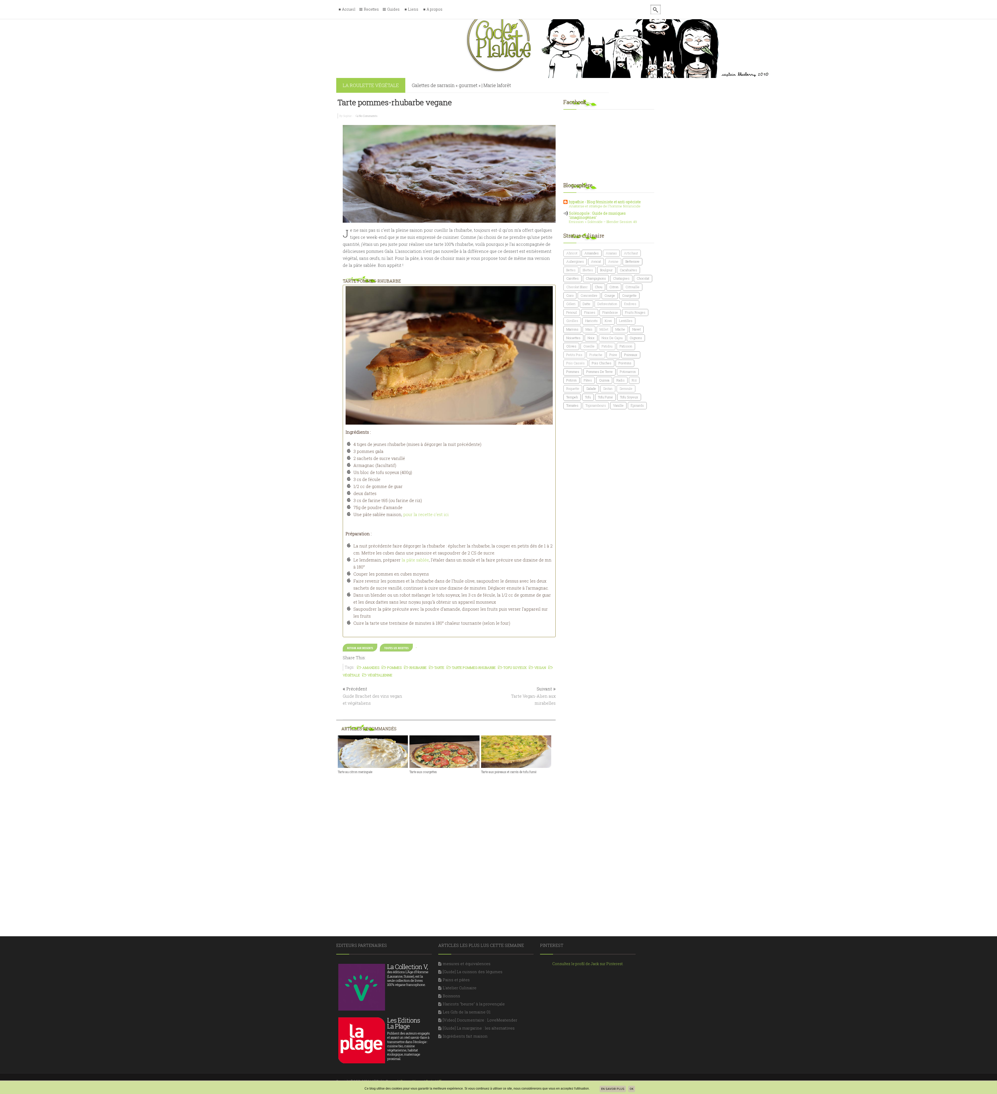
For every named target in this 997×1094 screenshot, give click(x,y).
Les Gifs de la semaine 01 (466, 1011)
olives (571, 346)
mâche (620, 329)
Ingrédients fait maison (465, 1036)
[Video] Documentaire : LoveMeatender (480, 1020)
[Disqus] (449, 846)
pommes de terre (599, 371)
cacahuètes (628, 270)
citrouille (632, 287)
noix (591, 337)
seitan (607, 388)
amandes (591, 253)
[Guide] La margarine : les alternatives (479, 1028)
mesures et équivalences (466, 963)
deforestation (607, 303)
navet (636, 329)
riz (634, 380)
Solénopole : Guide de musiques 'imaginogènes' (597, 215)
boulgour (606, 270)
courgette (629, 295)
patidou (607, 346)
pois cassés (575, 363)
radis (620, 380)
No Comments (368, 116)
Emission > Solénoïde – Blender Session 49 (603, 221)
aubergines (575, 261)
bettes (571, 270)
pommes (572, 371)
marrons (572, 329)
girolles (572, 320)
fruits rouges (635, 312)
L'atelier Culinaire (459, 987)
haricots (591, 320)
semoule (625, 388)
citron (613, 287)
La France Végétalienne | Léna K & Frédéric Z (460, 91)
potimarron (628, 371)
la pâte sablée (415, 560)
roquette (572, 388)
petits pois (574, 354)
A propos (434, 9)
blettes (588, 270)
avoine (613, 261)
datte (586, 303)
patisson (625, 346)
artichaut (631, 253)
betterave (632, 261)
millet (603, 329)
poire (613, 354)
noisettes (573, 337)
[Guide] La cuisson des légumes (472, 971)
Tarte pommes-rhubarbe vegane (395, 102)
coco (570, 295)
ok (632, 1089)
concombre (589, 295)
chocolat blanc (577, 287)
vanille (618, 405)
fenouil (571, 312)
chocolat (643, 278)
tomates (572, 405)
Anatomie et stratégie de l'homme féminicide (605, 206)
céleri (571, 303)
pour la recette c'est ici (426, 514)
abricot (571, 253)
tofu (588, 397)
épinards (637, 405)
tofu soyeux (629, 397)
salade (591, 388)
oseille (589, 346)
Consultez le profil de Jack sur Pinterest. (587, 963)
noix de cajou (612, 337)
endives (630, 303)
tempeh (572, 397)
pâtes (588, 380)
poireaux (630, 354)
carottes (572, 278)
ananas (611, 253)
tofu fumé (605, 397)
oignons (636, 337)
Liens (413, 9)
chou (598, 287)
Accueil (348, 9)
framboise (610, 312)
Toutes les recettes (396, 648)
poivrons (624, 363)
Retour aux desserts (360, 648)
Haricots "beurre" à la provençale (474, 1003)
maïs (588, 329)
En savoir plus (612, 1089)
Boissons (451, 995)
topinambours (595, 405)
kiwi (608, 320)
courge (609, 295)
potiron (571, 380)
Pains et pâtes (456, 979)
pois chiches (601, 363)
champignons (596, 278)
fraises (589, 312)
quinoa (604, 380)
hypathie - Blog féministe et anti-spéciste (605, 201)
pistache (595, 354)
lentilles (625, 320)
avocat (596, 261)
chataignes (621, 278)
